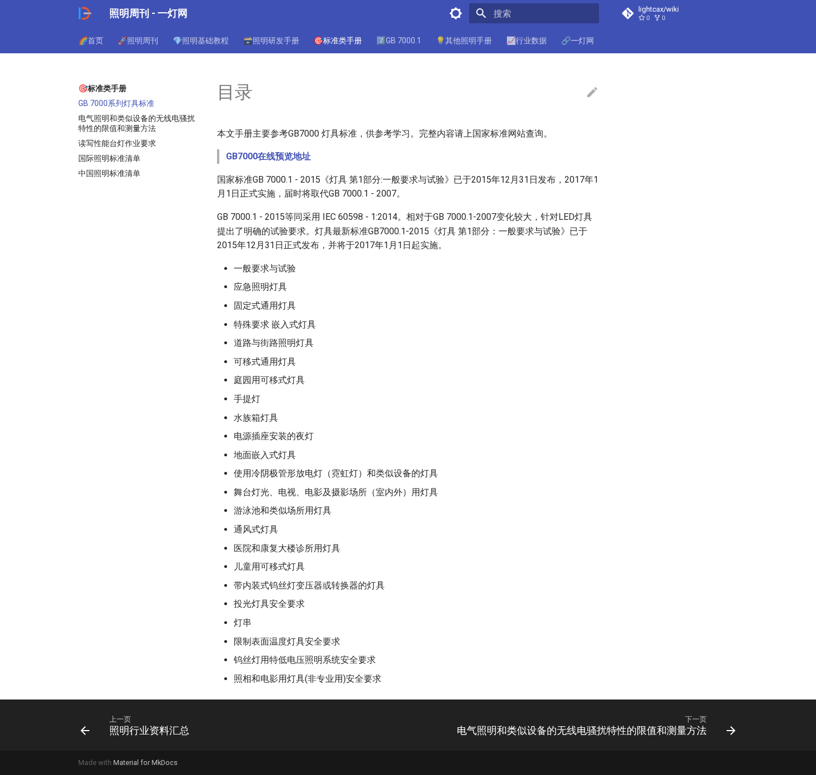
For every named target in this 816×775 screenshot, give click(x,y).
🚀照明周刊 (138, 40)
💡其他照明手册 (464, 40)
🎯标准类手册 (338, 40)
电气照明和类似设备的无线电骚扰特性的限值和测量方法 (136, 123)
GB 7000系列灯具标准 (116, 103)
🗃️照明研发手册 (271, 40)
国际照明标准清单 (109, 158)
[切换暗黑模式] (456, 13)
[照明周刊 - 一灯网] (85, 13)
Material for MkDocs (145, 762)
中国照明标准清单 (109, 173)
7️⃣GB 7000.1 (398, 40)
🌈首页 (90, 40)
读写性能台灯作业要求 (117, 143)
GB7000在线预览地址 (268, 156)
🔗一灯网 (577, 40)
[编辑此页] (592, 92)
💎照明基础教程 (201, 40)
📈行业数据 (526, 40)
